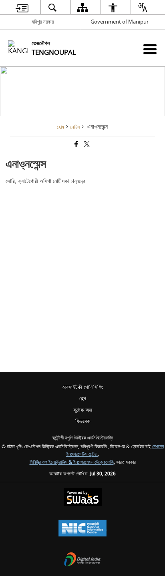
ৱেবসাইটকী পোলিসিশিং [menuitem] (82, 387)
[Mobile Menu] (150, 49)
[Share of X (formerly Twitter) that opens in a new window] (86, 145)
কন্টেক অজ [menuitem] (82, 410)
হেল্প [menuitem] (82, 398)
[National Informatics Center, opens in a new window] (82, 529)
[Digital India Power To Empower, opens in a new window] (82, 560)
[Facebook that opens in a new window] (75, 145)
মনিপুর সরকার (43, 22)
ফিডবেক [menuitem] (82, 421)
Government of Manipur (120, 22)
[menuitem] (22, 7)
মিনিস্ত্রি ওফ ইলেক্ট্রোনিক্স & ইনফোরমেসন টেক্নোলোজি (72, 462)
